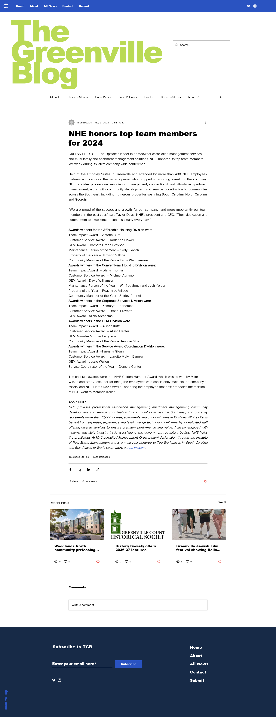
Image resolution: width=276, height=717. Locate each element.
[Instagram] (255, 6)
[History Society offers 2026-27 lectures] (138, 524)
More (191, 96)
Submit (197, 680)
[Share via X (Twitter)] (79, 469)
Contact (198, 672)
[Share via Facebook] (70, 469)
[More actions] (205, 122)
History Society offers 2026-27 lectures (135, 548)
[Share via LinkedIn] (88, 469)
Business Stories (78, 96)
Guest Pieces (103, 96)
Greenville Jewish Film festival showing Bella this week (197, 548)
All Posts (55, 96)
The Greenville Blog (86, 52)
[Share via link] (98, 469)
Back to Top (6, 700)
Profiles (148, 96)
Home (196, 647)
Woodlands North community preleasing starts (74, 548)
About (196, 656)
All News (199, 664)
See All (222, 502)
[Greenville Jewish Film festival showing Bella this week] (199, 524)
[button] (221, 96)
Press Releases (127, 96)
